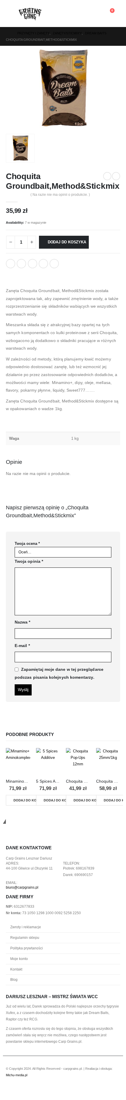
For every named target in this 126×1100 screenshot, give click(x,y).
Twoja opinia (29, 561)
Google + (43, 263)
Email (54, 263)
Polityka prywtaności (26, 948)
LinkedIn (32, 263)
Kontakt (16, 969)
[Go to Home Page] (7, 33)
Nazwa (22, 622)
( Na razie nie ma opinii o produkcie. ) (60, 195)
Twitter (21, 263)
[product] (18, 760)
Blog (14, 979)
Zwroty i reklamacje (25, 927)
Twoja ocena (27, 543)
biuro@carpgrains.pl (22, 887)
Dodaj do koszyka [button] (29, 800)
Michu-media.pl (16, 1075)
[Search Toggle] (68, 13)
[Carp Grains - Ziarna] (30, 13)
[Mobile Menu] (12, 13)
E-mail (22, 645)
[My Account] (98, 13)
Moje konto (19, 959)
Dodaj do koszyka (67, 242)
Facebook (10, 263)
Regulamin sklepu (24, 937)
